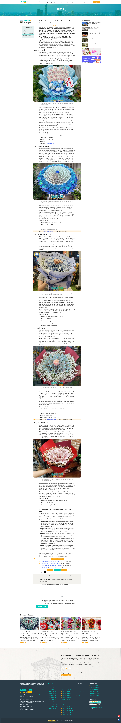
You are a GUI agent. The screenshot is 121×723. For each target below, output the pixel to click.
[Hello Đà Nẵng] (99, 701)
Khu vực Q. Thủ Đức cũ (66, 693)
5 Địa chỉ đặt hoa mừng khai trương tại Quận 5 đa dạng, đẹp (70, 634)
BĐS (81, 2)
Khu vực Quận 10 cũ (53, 704)
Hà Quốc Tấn (27, 20)
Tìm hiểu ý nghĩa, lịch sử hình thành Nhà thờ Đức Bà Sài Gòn (94, 23)
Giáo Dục (57, 2)
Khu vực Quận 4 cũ (52, 693)
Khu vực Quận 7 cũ (52, 699)
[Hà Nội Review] (91, 701)
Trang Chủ (42, 10)
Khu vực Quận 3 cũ (52, 691)
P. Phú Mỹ (64, 704)
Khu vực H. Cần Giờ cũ (66, 714)
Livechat (119, 720)
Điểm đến (50, 683)
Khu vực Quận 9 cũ (52, 703)
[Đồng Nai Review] (99, 702)
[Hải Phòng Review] (95, 704)
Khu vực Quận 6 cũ (52, 697)
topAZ (44, 2)
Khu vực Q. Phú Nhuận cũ (67, 689)
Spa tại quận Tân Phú (52, 419)
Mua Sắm (76, 2)
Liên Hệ (78, 689)
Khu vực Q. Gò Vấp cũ (66, 697)
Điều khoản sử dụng (94, 689)
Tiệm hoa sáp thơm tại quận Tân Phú (50, 563)
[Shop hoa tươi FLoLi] (91, 51)
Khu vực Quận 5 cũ (52, 695)
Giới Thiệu (79, 688)
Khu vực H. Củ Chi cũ (66, 712)
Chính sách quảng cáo (94, 695)
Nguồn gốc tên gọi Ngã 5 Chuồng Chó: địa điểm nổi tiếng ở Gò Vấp (94, 33)
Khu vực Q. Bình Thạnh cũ (67, 687)
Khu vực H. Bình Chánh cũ (67, 710)
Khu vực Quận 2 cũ (52, 689)
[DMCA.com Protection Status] (52, 720)
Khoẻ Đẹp (50, 2)
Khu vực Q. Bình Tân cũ (66, 699)
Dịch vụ (63, 2)
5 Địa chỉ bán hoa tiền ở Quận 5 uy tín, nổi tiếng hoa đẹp (49, 634)
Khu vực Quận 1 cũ (52, 687)
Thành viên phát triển (81, 691)
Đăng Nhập (97, 2)
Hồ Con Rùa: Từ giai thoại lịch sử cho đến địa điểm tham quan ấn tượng (94, 38)
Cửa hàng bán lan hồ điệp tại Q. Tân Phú (51, 567)
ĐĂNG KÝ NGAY (66, 675)
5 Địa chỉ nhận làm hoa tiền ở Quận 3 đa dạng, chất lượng (29, 634)
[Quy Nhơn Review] (95, 701)
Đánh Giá (87, 2)
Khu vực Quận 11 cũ (53, 706)
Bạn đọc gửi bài (93, 697)
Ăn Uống (69, 2)
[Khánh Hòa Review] (91, 704)
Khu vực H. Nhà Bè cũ (66, 706)
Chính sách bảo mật (94, 687)
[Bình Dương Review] (91, 702)
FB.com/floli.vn (50, 143)
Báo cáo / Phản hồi (94, 685)
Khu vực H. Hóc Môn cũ (67, 708)
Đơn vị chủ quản (80, 693)
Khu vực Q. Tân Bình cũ (66, 691)
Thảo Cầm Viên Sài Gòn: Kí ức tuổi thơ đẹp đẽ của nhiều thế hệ (94, 43)
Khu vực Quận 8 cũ (52, 701)
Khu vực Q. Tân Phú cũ (66, 695)
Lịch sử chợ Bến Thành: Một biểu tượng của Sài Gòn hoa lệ (94, 28)
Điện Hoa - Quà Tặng (56, 10)
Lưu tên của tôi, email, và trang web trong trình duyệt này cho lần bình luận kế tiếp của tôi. (57, 601)
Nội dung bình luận (41, 586)
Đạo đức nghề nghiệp (94, 693)
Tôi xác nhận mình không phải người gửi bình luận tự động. (58, 603)
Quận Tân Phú (42, 25)
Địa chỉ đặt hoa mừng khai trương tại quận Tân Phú (53, 561)
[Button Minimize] (24, 28)
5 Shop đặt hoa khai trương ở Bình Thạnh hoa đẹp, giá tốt (91, 634)
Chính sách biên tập (94, 691)
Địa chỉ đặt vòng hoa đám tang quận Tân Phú (52, 565)
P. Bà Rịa (64, 703)
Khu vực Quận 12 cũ (53, 708)
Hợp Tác (78, 695)
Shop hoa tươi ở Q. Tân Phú (50, 231)
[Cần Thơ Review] (95, 702)
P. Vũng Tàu (64, 701)
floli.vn (47, 141)
